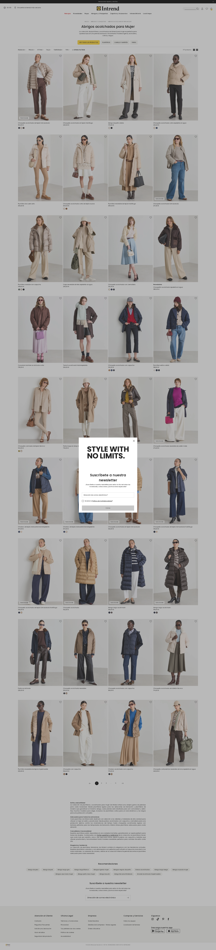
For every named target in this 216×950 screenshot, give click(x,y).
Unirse (108, 508)
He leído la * (99, 501)
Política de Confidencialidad (102, 501)
